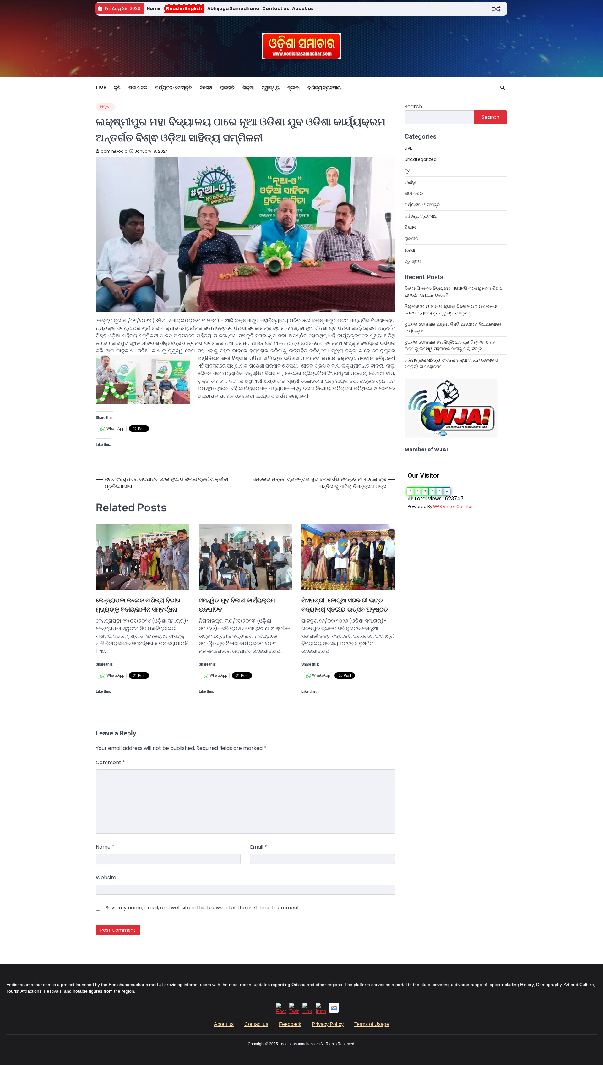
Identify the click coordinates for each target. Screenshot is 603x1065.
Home (154, 8)
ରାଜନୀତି (227, 87)
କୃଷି (117, 87)
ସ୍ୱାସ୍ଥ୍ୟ (271, 87)
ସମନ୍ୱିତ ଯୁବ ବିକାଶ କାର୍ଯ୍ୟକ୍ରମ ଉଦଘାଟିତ (237, 605)
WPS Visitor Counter (453, 506)
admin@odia (114, 151)
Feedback (290, 1024)
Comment (110, 762)
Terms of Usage (371, 1024)
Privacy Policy (328, 1024)
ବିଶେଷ (206, 87)
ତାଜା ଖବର (137, 87)
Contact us (275, 8)
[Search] (502, 87)
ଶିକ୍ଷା (248, 87)
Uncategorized (421, 159)
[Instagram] (321, 1011)
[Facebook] (281, 1011)
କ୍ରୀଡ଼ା (293, 87)
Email (258, 847)
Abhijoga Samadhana (233, 8)
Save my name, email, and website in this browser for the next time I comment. (203, 907)
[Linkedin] (307, 1011)
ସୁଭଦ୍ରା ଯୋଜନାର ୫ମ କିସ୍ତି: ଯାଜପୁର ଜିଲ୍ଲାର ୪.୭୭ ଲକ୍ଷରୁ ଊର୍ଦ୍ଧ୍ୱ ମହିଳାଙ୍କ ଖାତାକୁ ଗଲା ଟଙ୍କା (450, 345)
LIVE (101, 87)
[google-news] (334, 1011)
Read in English (184, 8)
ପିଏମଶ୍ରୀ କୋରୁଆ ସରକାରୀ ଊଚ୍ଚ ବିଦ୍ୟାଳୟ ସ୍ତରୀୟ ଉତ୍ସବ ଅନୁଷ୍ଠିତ (345, 605)
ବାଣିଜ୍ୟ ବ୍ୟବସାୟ (324, 87)
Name (105, 847)
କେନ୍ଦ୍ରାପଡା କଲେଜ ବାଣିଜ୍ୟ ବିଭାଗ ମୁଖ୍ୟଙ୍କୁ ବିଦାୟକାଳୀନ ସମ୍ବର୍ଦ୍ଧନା (138, 605)
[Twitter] (294, 1011)
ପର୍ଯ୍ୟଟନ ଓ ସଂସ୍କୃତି (173, 87)
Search (413, 106)
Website (106, 877)
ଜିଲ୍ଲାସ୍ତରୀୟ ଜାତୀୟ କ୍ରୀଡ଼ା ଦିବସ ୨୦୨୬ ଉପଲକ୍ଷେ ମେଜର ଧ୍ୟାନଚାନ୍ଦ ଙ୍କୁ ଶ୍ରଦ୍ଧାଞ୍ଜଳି (451, 309)
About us (302, 8)
